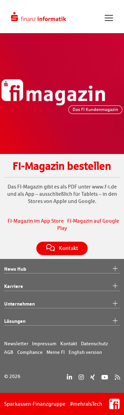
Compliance (30, 352)
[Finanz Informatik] (38, 16)
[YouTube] (104, 377)
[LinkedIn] (69, 377)
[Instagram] (81, 377)
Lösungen (14, 321)
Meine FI (55, 352)
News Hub (15, 269)
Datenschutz (94, 343)
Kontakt (68, 343)
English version (85, 352)
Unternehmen (19, 304)
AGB (8, 352)
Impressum (44, 343)
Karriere (13, 286)
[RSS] (117, 377)
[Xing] (92, 377)
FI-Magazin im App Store (36, 221)
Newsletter (16, 343)
